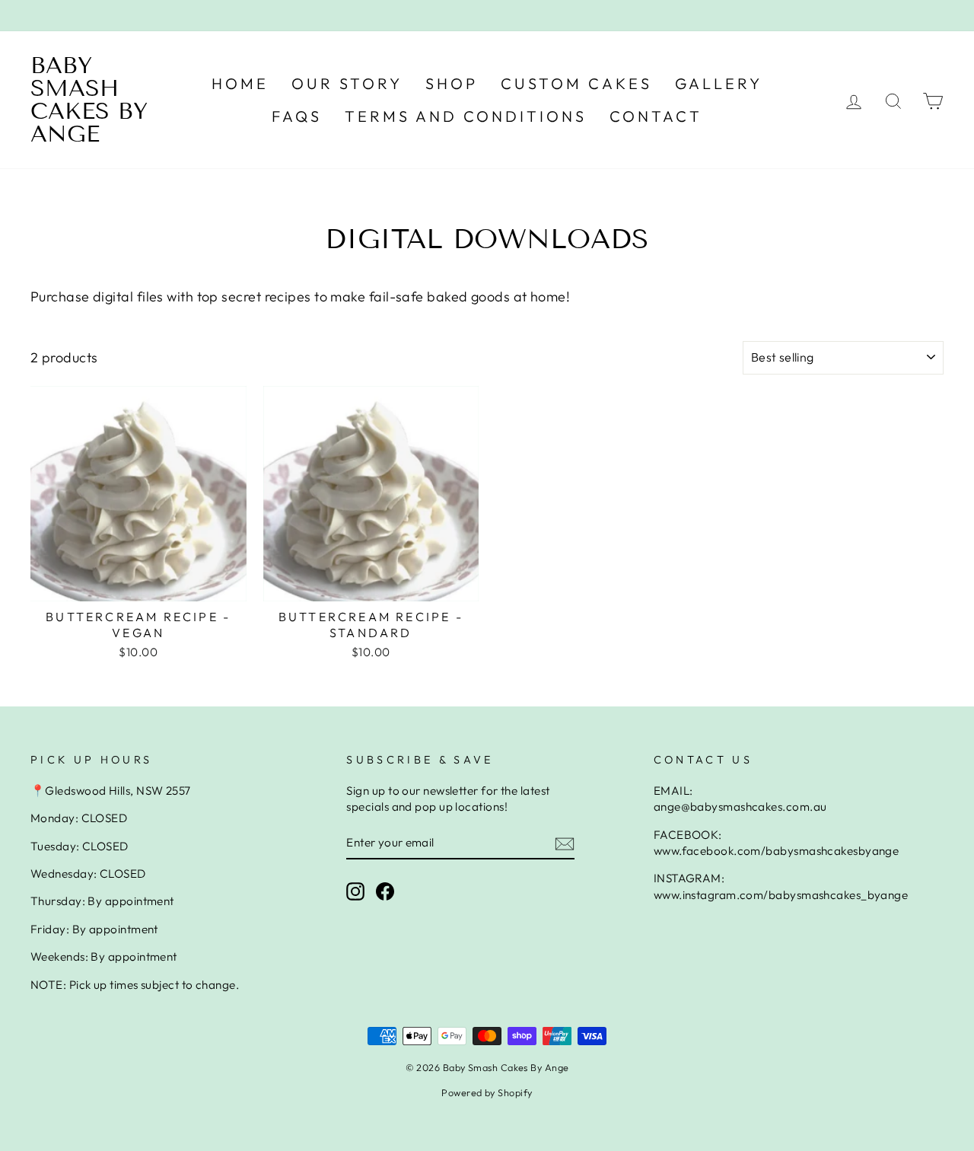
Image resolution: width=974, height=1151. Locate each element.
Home (240, 83)
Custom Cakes (576, 83)
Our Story (347, 83)
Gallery (718, 83)
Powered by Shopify (486, 1092)
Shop (451, 83)
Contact (656, 116)
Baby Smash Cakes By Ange (89, 99)
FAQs (297, 116)
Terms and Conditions (466, 116)
